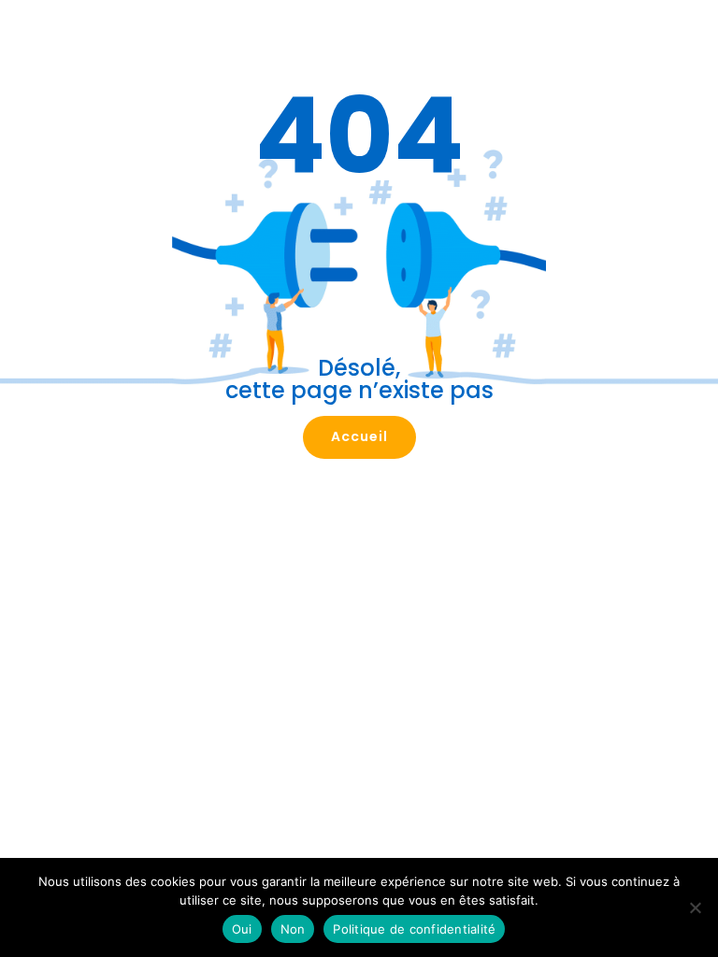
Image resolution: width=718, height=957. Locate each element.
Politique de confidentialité (414, 928)
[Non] (694, 907)
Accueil (359, 436)
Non (293, 928)
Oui (242, 928)
